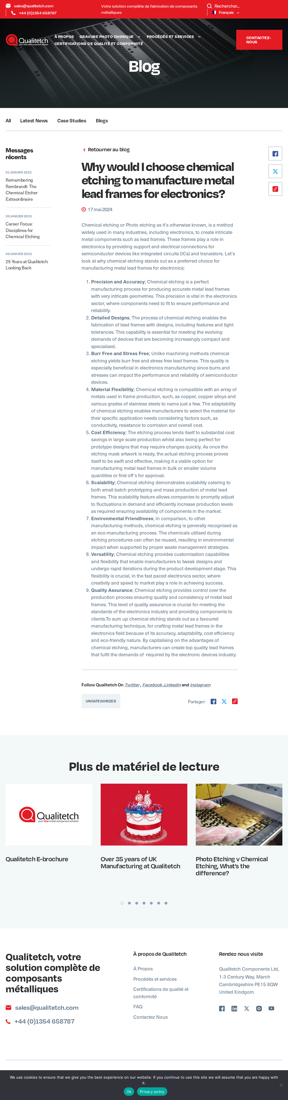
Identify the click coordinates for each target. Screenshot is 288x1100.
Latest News (34, 120)
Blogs (102, 120)
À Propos (64, 36)
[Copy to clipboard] (235, 701)
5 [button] (151, 903)
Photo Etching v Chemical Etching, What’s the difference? (232, 866)
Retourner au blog (108, 149)
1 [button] (122, 903)
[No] (281, 1085)
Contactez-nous (258, 39)
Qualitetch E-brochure (37, 859)
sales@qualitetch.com (33, 6)
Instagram (200, 685)
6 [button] (158, 903)
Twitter (132, 685)
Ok (129, 1091)
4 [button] (144, 903)
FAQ (137, 1006)
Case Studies (71, 120)
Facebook (152, 685)
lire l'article (45, 814)
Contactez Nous (150, 1016)
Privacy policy (152, 1091)
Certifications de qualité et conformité (99, 43)
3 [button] (136, 903)
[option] (49, 839)
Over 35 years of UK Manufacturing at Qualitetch (140, 862)
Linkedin (172, 685)
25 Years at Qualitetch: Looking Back (27, 264)
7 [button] (166, 903)
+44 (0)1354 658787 (38, 13)
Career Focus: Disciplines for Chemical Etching (22, 230)
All (8, 120)
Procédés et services (170, 36)
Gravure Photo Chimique (107, 36)
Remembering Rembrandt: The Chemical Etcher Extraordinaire (22, 189)
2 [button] (129, 903)
